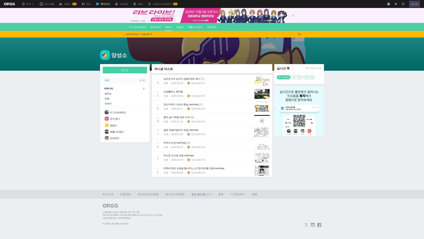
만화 (166, 83)
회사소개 (108, 194)
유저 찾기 (156, 27)
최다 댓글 (309, 77)
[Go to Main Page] (9, 4)
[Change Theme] (396, 4)
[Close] (293, 15)
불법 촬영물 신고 (201, 194)
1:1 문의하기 (237, 194)
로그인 (414, 4)
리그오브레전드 (138, 27)
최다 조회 (297, 77)
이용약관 (125, 194)
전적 (28, 4)
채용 (254, 194)
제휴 (220, 194)
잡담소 (180, 27)
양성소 (169, 27)
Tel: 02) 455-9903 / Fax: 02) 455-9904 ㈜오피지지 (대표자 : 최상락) (132, 215)
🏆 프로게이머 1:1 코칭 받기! (137, 34)
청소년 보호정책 (175, 194)
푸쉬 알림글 (283, 77)
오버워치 (212, 27)
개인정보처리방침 (148, 194)
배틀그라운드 (195, 27)
